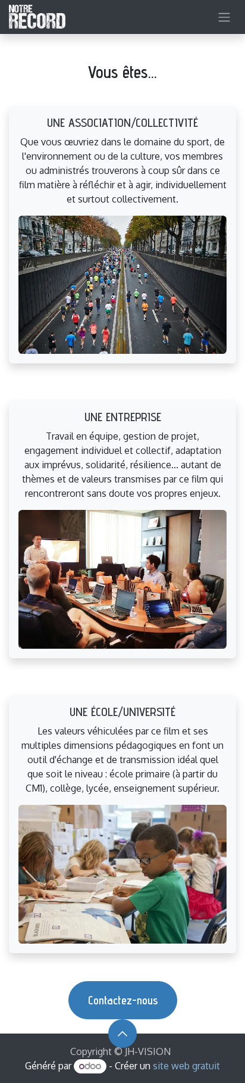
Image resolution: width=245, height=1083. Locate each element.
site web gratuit (186, 1066)
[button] (122, 1033)
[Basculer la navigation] (224, 17)
